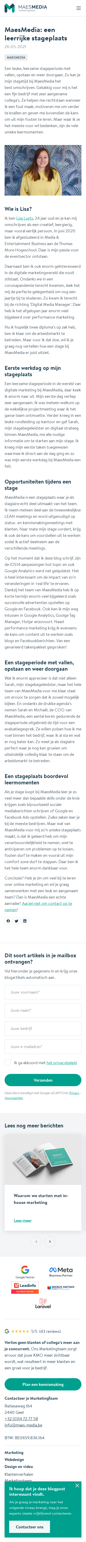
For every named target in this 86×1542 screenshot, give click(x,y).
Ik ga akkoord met (45, 1063)
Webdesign (14, 1459)
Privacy (74, 1093)
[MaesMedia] (26, 8)
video (28, 1466)
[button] (49, 1241)
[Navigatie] (78, 8)
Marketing (14, 1452)
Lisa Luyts (24, 218)
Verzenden (43, 1080)
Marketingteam (18, 1480)
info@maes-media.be (23, 1425)
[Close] (77, 1485)
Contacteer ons (29, 1527)
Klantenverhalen (19, 1474)
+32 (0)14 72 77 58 (21, 1419)
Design (11, 1466)
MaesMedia (16, 57)
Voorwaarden (14, 1098)
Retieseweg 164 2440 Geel (18, 1409)
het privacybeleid (62, 1063)
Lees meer (23, 1220)
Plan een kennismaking (43, 1384)
